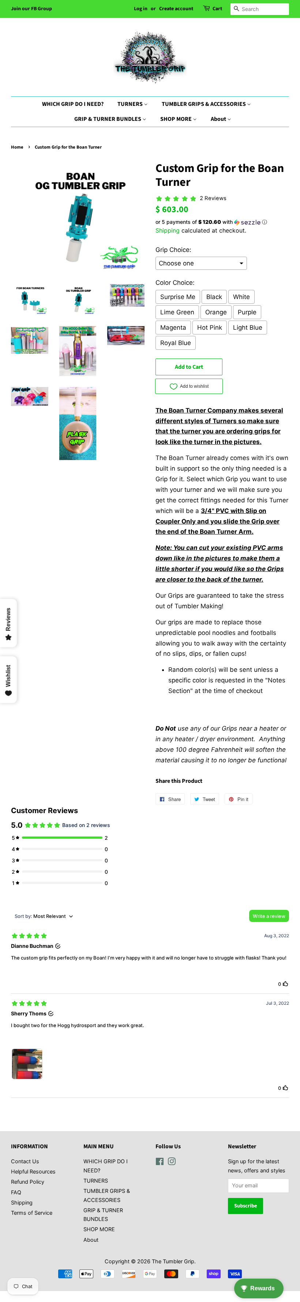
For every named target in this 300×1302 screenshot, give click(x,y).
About (219, 119)
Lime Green (177, 312)
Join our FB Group (31, 8)
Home (17, 147)
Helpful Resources (33, 1171)
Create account (176, 8)
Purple (247, 312)
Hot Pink (209, 327)
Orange (216, 312)
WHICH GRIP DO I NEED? (73, 104)
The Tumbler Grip (173, 1261)
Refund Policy (27, 1182)
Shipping (167, 230)
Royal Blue (175, 342)
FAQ (16, 1192)
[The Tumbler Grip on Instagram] (172, 1163)
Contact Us (25, 1161)
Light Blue (247, 327)
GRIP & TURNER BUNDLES (108, 119)
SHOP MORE (176, 119)
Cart (217, 8)
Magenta (173, 327)
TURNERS (130, 104)
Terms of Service (31, 1213)
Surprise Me (177, 296)
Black (214, 296)
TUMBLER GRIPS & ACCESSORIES (204, 104)
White (241, 296)
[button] (222, 222)
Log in (140, 8)
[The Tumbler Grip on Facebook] (159, 1163)
